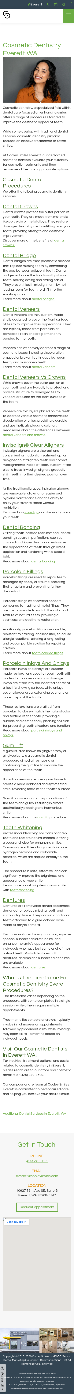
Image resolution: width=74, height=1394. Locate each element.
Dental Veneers (21, 309)
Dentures (14, 900)
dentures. (38, 967)
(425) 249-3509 (37, 1161)
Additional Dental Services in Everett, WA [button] (34, 1113)
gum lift (43, 817)
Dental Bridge (19, 255)
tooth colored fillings (47, 653)
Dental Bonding (21, 527)
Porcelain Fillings (23, 571)
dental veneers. (44, 367)
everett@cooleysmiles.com (37, 1176)
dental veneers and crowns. (24, 435)
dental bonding (43, 561)
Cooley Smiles (40, 1356)
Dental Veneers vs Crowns (34, 377)
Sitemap (47, 1364)
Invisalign (31, 512)
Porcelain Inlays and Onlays (36, 663)
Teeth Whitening (22, 827)
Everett (36, 4)
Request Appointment (37, 1207)
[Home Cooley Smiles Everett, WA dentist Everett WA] (6, 15)
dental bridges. (43, 299)
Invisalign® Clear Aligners (33, 445)
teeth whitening (22, 890)
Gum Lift (13, 745)
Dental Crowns (20, 206)
